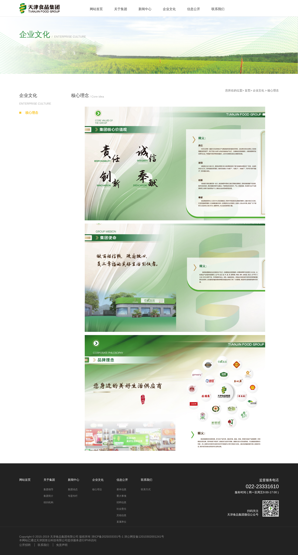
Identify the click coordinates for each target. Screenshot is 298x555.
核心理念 (31, 112)
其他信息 (121, 515)
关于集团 (120, 9)
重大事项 (121, 496)
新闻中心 (144, 9)
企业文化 (169, 9)
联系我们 (217, 9)
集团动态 (73, 489)
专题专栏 (73, 496)
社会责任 (121, 508)
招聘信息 (121, 502)
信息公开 (193, 9)
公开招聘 (25, 545)
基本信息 (121, 489)
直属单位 (121, 521)
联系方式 (146, 489)
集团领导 (48, 489)
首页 (247, 90)
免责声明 (62, 545)
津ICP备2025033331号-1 (107, 536)
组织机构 (48, 502)
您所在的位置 (233, 90)
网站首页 (96, 9)
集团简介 (48, 496)
